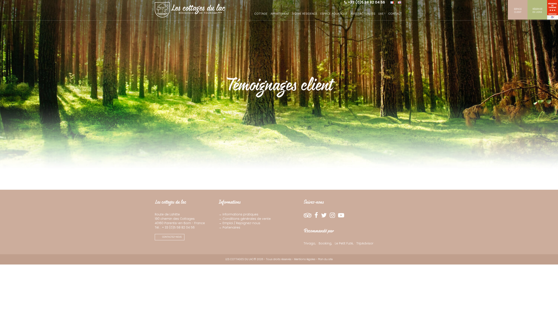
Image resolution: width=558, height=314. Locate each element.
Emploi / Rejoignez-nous (241, 223)
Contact (395, 14)
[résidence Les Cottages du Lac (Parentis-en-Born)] (190, 8)
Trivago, (310, 243)
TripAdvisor (364, 243)
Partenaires (231, 227)
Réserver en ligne (537, 10)
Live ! (381, 14)
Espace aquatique (333, 14)
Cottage (260, 14)
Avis (353, 14)
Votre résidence (304, 14)
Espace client (518, 10)
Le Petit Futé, (344, 243)
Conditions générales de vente (247, 219)
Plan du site (325, 259)
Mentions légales (304, 259)
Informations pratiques (240, 214)
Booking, (325, 243)
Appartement (279, 14)
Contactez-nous (172, 237)
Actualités (367, 14)
